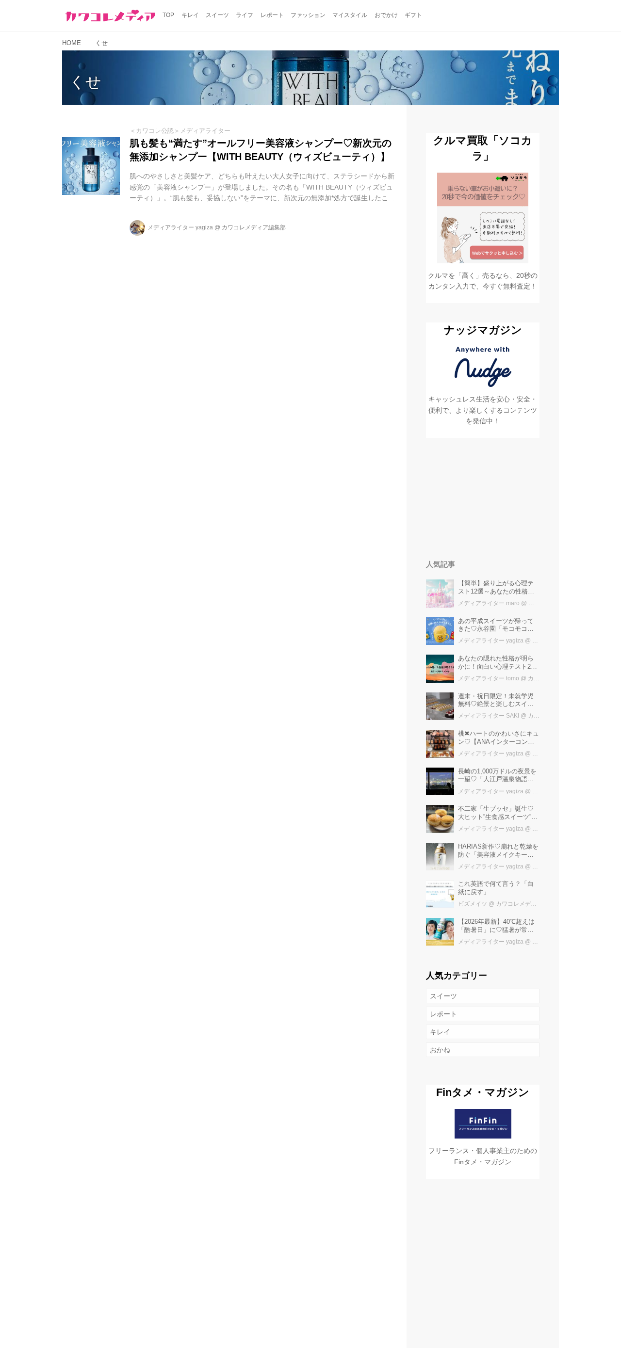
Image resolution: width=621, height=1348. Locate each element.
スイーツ (443, 996)
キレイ (440, 1032)
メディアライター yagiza (180, 227)
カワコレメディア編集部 (254, 227)
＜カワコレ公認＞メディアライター (180, 130)
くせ (85, 82)
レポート (443, 1014)
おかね (440, 1050)
